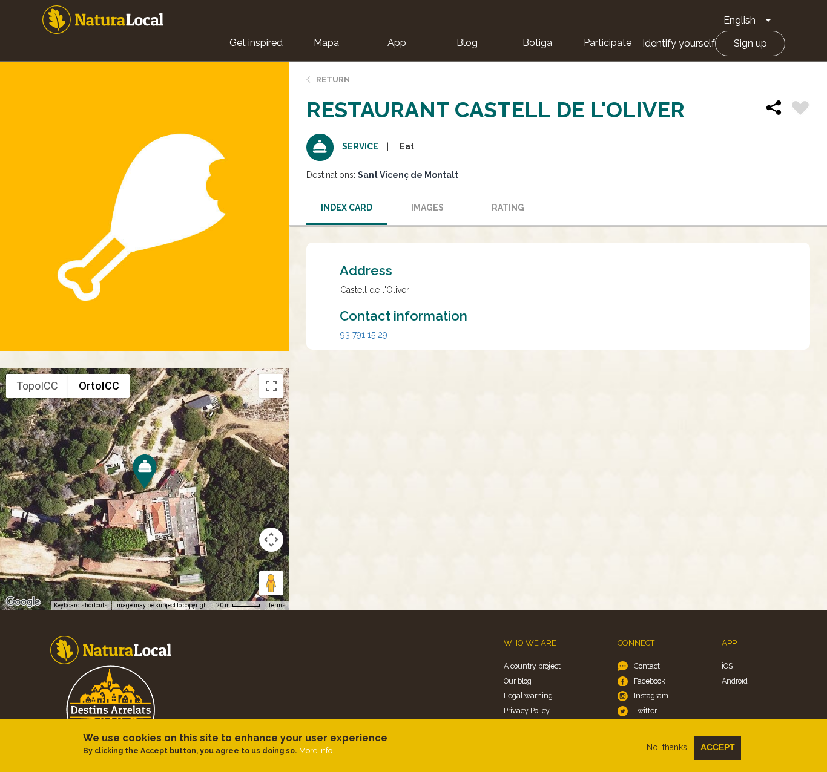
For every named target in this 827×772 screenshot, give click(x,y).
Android (735, 680)
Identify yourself (678, 43)
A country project (532, 665)
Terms (277, 605)
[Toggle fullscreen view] (271, 386)
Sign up (750, 43)
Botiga (537, 42)
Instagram (651, 695)
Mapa (326, 42)
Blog (467, 42)
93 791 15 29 (363, 334)
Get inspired (256, 42)
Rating (508, 207)
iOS (727, 665)
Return (333, 79)
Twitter (645, 710)
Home (102, 19)
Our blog (518, 680)
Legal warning (528, 695)
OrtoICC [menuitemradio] (99, 385)
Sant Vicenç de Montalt (408, 175)
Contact (647, 665)
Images (427, 207)
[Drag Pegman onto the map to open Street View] (271, 583)
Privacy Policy (527, 710)
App (396, 42)
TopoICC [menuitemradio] (37, 385)
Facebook (649, 680)
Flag (800, 109)
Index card (346, 207)
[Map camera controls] (271, 540)
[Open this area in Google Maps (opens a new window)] (23, 602)
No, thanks (667, 747)
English (739, 20)
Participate (607, 42)
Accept (717, 747)
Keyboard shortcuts (81, 605)
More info (315, 750)
